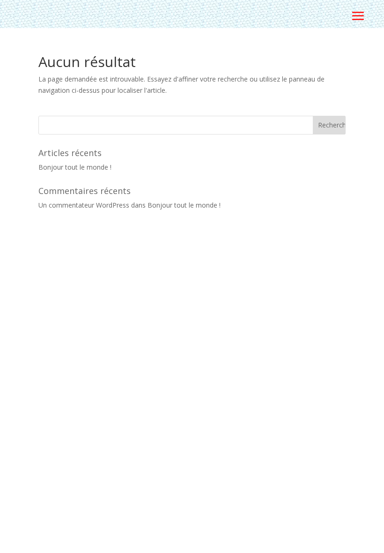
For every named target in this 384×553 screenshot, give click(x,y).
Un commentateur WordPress (83, 205)
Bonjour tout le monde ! (74, 167)
